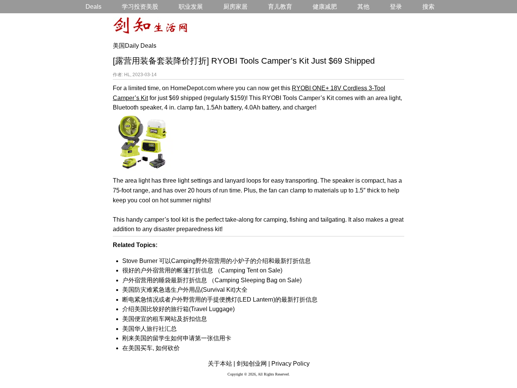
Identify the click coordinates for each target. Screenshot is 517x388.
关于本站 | (221, 363)
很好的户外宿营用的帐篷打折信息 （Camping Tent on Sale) (202, 270)
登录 (396, 6)
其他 (363, 6)
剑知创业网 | (253, 363)
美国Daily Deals (134, 45)
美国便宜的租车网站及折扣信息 (164, 319)
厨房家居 (235, 6)
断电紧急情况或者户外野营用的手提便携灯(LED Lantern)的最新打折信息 (220, 299)
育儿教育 (280, 6)
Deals (93, 6)
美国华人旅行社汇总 (149, 328)
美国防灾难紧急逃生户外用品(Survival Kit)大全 (185, 289)
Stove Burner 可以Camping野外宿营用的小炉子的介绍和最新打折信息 (216, 261)
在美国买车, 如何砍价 (151, 348)
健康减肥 (325, 6)
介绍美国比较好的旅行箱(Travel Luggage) (178, 309)
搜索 (428, 6)
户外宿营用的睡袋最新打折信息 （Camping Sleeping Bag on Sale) (212, 280)
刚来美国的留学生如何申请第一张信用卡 (176, 338)
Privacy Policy (290, 363)
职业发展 (191, 6)
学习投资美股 (140, 6)
